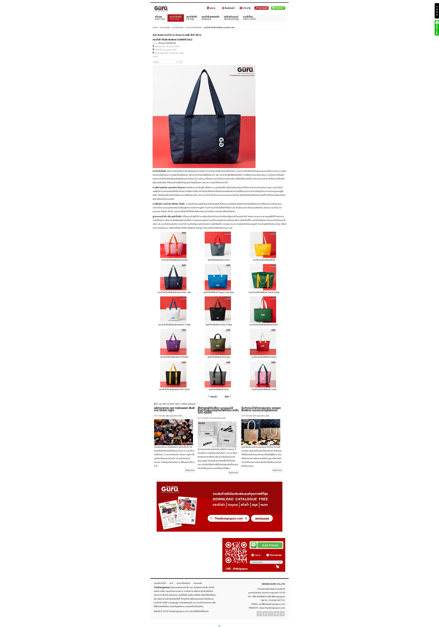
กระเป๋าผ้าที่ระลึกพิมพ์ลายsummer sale (174, 292)
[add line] (436, 27)
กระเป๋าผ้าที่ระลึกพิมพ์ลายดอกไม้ (174, 260)
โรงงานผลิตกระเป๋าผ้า (241, 203)
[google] (270, 613)
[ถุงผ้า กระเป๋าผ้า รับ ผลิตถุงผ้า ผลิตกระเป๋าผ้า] (161, 8)
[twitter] (276, 613)
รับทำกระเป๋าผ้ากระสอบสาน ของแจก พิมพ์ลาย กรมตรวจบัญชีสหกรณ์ (261, 409)
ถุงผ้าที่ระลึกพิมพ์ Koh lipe (218, 357)
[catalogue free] (436, 10)
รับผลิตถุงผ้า (178, 220)
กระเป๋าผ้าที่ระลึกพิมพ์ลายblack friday (174, 324)
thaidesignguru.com (179, 611)
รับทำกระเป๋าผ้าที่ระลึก (194, 27)
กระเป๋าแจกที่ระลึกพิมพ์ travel (264, 389)
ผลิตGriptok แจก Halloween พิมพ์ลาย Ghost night (174, 409)
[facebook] (282, 613)
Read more (190, 470)
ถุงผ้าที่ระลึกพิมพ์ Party (219, 389)
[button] (433, 621)
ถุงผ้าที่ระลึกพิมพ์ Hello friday (219, 324)
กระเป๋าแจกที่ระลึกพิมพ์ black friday (264, 292)
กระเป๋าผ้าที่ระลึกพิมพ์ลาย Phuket (174, 357)
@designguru (278, 596)
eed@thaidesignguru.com (272, 604)
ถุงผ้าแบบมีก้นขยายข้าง (229, 220)
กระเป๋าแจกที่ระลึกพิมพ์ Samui (264, 357)
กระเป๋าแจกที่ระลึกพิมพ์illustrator (264, 324)
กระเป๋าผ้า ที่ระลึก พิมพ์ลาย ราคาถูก (187, 228)
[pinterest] (259, 613)
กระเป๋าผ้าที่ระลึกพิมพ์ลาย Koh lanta (174, 389)
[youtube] (265, 613)
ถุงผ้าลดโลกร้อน (159, 182)
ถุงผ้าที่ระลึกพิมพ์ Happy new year (219, 292)
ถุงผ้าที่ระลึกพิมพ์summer (219, 260)
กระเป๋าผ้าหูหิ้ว (165, 27)
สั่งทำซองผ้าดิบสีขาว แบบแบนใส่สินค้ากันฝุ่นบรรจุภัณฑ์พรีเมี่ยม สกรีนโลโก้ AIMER (218, 410)
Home (155, 27)
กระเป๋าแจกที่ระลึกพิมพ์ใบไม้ (264, 260)
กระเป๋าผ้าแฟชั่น (178, 27)
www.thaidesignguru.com (272, 608)
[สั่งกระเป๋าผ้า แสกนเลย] (253, 555)
